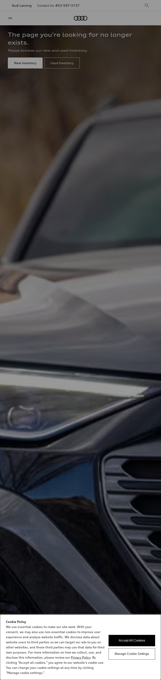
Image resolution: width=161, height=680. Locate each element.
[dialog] (80, 647)
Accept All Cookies (132, 640)
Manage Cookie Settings (132, 653)
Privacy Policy (81, 657)
